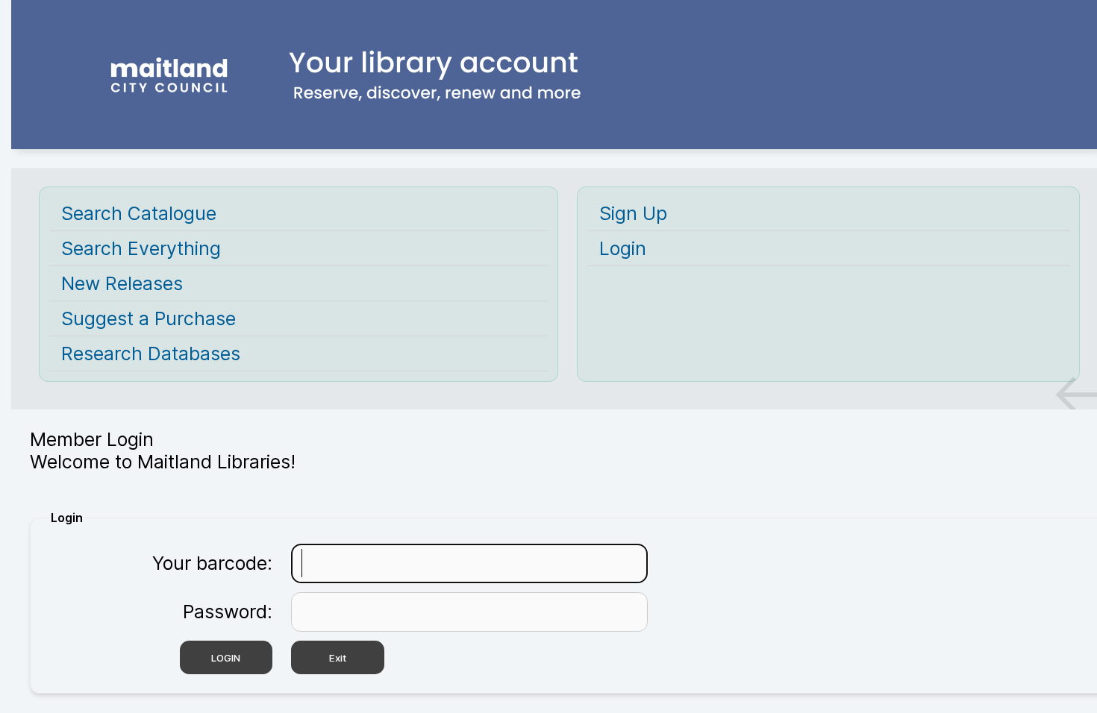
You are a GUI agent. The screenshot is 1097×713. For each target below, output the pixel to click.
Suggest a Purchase (148, 318)
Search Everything (141, 248)
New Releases (122, 283)
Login (622, 248)
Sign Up (633, 213)
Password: (227, 611)
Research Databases (150, 353)
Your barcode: (212, 563)
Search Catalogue (138, 213)
